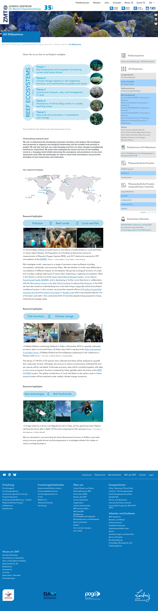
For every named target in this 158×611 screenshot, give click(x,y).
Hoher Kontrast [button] (140, 8)
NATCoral (125, 173)
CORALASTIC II (127, 204)
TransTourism (126, 177)
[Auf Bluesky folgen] (14, 475)
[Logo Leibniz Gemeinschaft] (142, 595)
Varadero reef (68, 292)
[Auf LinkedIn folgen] (9, 475)
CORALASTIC (126, 200)
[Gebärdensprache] (152, 8)
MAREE (43, 259)
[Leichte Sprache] (147, 8)
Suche (140, 2)
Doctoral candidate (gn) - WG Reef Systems (138, 61)
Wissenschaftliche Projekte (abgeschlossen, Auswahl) (141, 185)
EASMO (124, 209)
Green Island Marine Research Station (68, 277)
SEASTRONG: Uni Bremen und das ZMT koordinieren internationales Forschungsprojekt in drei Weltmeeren (136, 227)
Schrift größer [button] (116, 8)
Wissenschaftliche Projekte (141, 163)
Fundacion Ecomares (51, 292)
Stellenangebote (136, 55)
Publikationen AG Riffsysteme (141, 147)
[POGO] (92, 595)
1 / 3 (151, 212)
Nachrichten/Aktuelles (138, 219)
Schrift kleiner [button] (128, 8)
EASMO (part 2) (127, 169)
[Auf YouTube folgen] (4, 475)
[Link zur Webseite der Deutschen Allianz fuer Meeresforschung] (50, 595)
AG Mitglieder (135, 69)
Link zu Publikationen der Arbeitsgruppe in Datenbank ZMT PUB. (137, 154)
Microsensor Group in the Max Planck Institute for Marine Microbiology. (61, 283)
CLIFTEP (124, 196)
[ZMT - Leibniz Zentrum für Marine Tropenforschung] (27, 6)
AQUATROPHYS (127, 192)
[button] (151, 2)
